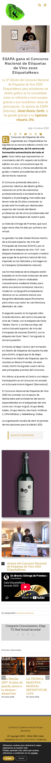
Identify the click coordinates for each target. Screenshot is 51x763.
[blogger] (41, 134)
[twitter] (36, 134)
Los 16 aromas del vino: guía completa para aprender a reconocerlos (33, 666)
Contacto (13, 727)
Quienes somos (27, 727)
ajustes (34, 753)
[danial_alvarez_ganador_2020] (25, 38)
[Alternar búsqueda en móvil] (39, 5)
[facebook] (10, 134)
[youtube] (25, 134)
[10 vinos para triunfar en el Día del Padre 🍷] (13, 666)
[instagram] (15, 134)
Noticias (30, 613)
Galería (18, 666)
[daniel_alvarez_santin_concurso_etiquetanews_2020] (25, 522)
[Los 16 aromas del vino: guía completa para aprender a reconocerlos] (38, 666)
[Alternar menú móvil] (45, 5)
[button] (25, 566)
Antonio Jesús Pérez (25, 739)
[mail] (30, 134)
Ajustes (21, 758)
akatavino (21, 613)
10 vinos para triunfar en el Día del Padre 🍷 (8, 666)
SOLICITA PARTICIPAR (22, 435)
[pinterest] (20, 134)
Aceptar (9, 758)
